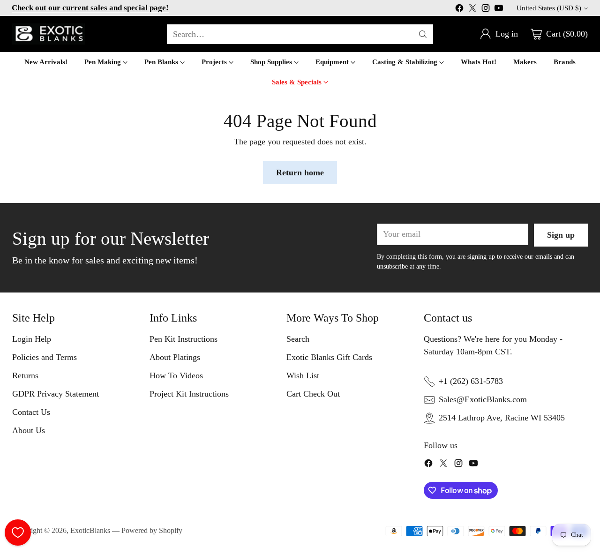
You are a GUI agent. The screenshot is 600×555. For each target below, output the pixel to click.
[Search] (422, 34)
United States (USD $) (549, 8)
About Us (28, 430)
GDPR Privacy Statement (55, 393)
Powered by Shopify (151, 530)
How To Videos (176, 375)
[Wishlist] (18, 532)
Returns (25, 375)
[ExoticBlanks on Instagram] (485, 9)
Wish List (302, 375)
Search (297, 339)
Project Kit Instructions (189, 393)
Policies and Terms (44, 357)
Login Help (31, 339)
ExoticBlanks (90, 530)
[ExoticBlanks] (48, 34)
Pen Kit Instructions (184, 339)
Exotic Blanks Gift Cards (329, 357)
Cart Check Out (313, 393)
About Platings (175, 357)
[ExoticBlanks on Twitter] (472, 9)
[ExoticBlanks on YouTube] (498, 9)
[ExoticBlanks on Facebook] (459, 9)
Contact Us (31, 412)
